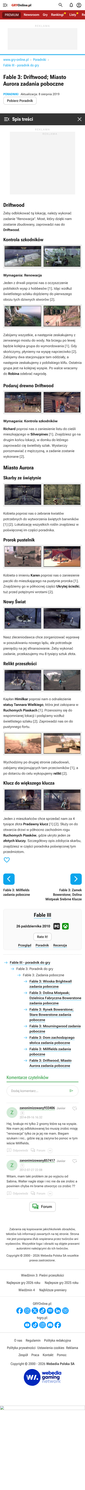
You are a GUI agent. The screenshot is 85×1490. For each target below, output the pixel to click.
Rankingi (57, 15)
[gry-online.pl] (21, 5)
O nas (18, 1340)
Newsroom (31, 15)
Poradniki (39, 60)
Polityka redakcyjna (57, 1340)
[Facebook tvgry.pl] (57, 1325)
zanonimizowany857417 (37, 1160)
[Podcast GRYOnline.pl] (50, 1310)
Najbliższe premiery (52, 1290)
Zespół (23, 1355)
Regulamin (33, 1340)
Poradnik (42, 945)
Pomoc (61, 1355)
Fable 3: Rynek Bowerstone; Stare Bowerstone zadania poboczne (51, 1014)
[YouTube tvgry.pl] (27, 1325)
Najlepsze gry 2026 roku (23, 1283)
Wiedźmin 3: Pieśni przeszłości (42, 1275)
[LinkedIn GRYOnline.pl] (57, 1310)
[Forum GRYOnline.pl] (65, 1310)
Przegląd (24, 945)
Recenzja (60, 945)
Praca (35, 1355)
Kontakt (48, 1355)
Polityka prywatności (21, 1348)
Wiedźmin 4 (27, 1290)
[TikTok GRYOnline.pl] (42, 1310)
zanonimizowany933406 (37, 1108)
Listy (72, 15)
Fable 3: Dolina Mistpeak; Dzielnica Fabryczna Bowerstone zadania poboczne (55, 998)
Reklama (72, 1348)
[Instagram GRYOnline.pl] (27, 1310)
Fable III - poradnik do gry (21, 65)
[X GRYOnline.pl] (35, 1310)
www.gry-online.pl (16, 60)
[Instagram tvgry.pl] (42, 1325)
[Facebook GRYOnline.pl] (19, 1310)
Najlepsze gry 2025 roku (61, 1283)
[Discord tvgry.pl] (50, 1325)
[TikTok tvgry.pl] (35, 1325)
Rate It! (42, 937)
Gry (45, 15)
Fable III (42, 915)
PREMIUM (12, 15)
